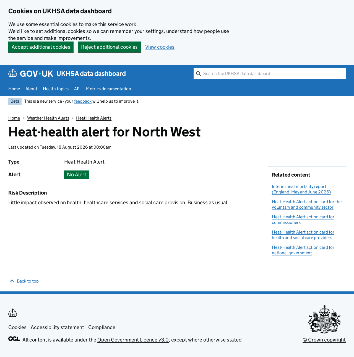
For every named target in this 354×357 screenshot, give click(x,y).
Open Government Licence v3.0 (133, 340)
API (77, 88)
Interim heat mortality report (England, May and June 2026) (301, 189)
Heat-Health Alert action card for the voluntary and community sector (307, 204)
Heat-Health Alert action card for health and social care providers (303, 234)
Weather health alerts (48, 118)
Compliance (101, 327)
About (31, 88)
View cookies (160, 47)
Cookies (17, 327)
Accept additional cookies (41, 47)
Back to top (28, 281)
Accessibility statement (57, 327)
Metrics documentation (108, 88)
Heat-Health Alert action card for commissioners (303, 219)
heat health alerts (93, 118)
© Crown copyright (324, 340)
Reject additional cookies (109, 47)
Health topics (56, 88)
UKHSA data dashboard (91, 73)
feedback (83, 101)
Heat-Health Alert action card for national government (303, 250)
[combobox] (270, 73)
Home (14, 88)
